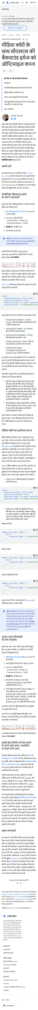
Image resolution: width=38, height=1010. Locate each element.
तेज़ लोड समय (26, 35)
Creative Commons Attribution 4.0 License (15, 894)
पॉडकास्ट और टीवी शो (9, 972)
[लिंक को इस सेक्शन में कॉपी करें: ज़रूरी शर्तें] (13, 166)
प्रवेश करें (32, 3)
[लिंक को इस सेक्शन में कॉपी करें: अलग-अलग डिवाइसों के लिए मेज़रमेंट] (19, 640)
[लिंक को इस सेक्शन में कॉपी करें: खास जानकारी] (17, 831)
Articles (5, 9)
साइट (3, 466)
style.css (5, 285)
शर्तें (2, 1000)
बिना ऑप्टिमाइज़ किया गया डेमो (16, 212)
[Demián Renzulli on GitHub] (15, 119)
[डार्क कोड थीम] (34, 293)
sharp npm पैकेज (23, 626)
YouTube (6, 983)
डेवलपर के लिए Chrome (10, 961)
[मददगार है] (23, 39)
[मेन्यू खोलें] (3, 2)
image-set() (15, 858)
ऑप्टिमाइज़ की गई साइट (14, 657)
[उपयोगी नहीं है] (26, 39)
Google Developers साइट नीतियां (24, 899)
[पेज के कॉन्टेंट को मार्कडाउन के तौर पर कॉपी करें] (11, 71)
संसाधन (18, 35)
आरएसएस (6, 990)
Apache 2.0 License (17, 897)
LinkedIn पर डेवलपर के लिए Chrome (14, 987)
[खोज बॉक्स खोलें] (22, 2)
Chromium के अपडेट (9, 965)
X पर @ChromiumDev (10, 980)
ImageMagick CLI (12, 629)
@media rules (7, 446)
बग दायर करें (6, 949)
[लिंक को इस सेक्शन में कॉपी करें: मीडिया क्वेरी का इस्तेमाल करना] (34, 430)
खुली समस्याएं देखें (8, 953)
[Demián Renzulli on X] (12, 119)
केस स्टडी (6, 968)
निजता (7, 1000)
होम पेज (4, 35)
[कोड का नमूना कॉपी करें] (36, 293)
